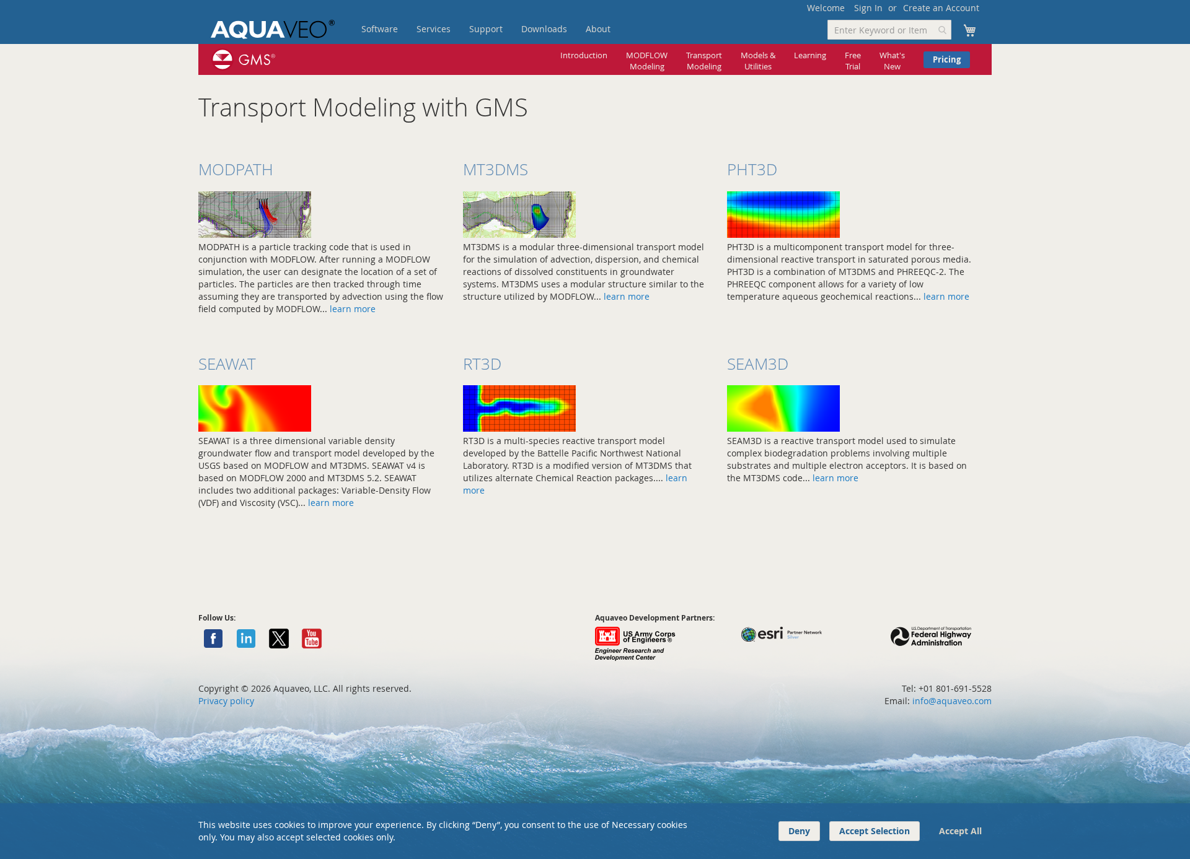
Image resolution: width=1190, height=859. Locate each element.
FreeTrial (853, 61)
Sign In (868, 8)
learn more (353, 309)
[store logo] (273, 29)
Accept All (960, 831)
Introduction (583, 55)
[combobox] (889, 30)
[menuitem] (379, 29)
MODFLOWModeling (647, 61)
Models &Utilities (758, 61)
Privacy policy (226, 701)
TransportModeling (704, 61)
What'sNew (892, 61)
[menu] (505, 29)
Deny (799, 831)
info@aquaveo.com (952, 701)
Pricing (947, 60)
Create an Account (941, 8)
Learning (810, 55)
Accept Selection (874, 831)
